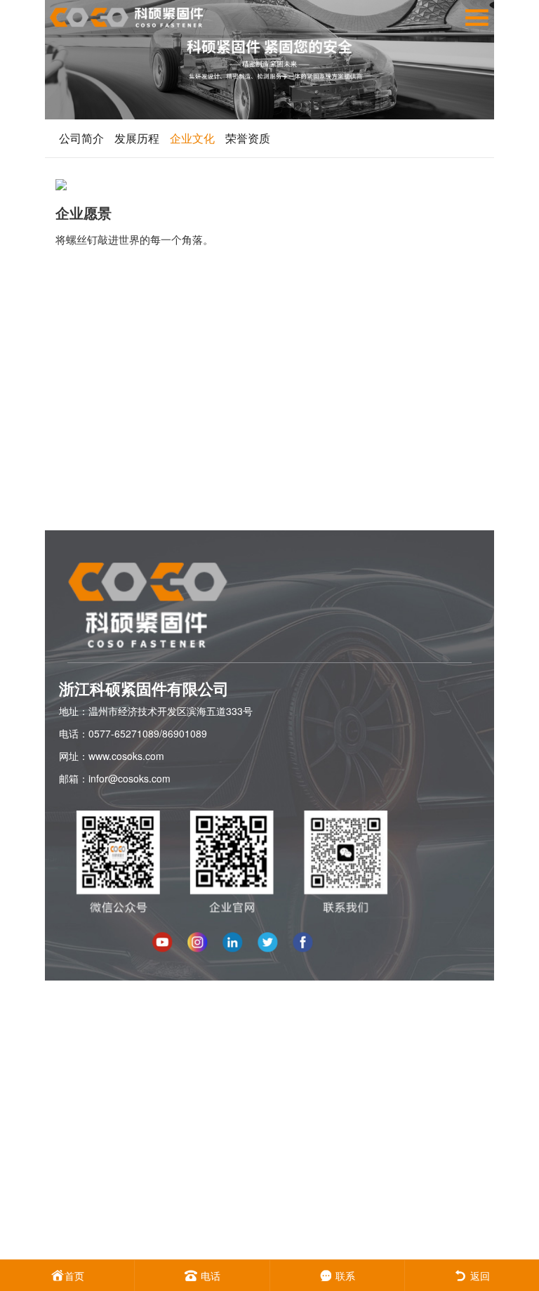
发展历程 (136, 138)
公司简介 (81, 138)
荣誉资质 (247, 138)
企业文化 (192, 138)
